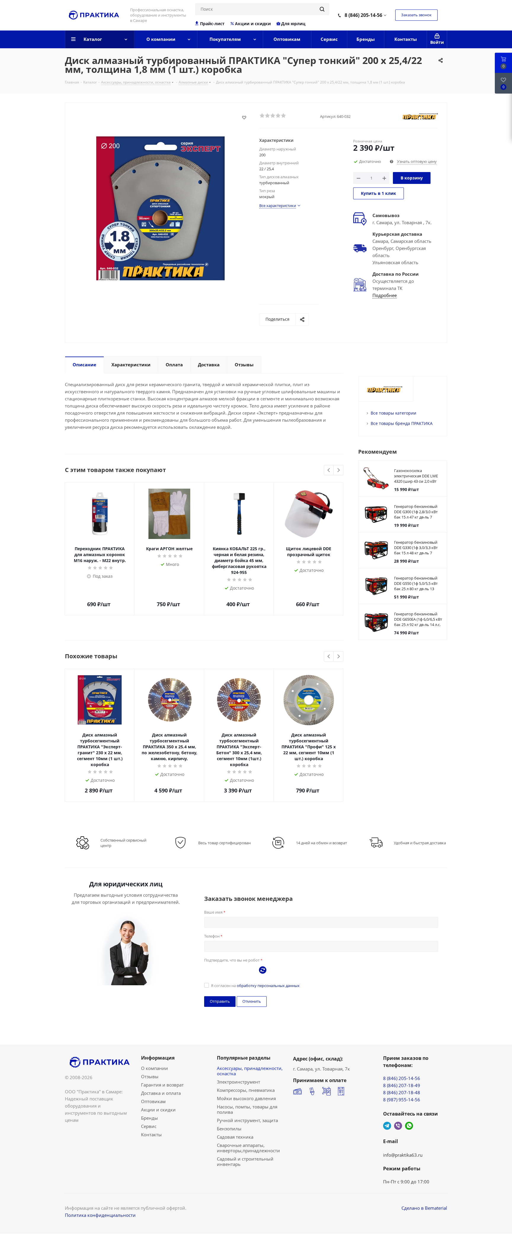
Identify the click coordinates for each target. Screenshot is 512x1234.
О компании (154, 1068)
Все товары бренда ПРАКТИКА (402, 423)
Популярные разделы (244, 1058)
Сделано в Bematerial (424, 1208)
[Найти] (322, 9)
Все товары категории (393, 413)
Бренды (149, 1118)
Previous (329, 470)
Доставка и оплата (161, 1093)
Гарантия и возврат (162, 1085)
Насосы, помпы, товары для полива (247, 1109)
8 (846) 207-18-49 (401, 1085)
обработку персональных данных (268, 985)
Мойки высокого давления (246, 1098)
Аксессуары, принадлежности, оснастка (250, 1070)
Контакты (151, 1134)
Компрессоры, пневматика (246, 1090)
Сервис (148, 1126)
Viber (398, 1126)
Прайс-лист (212, 23)
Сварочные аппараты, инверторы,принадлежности (248, 1147)
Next (338, 470)
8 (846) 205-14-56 (363, 15)
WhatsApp (409, 1126)
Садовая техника (235, 1137)
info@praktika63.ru (403, 1155)
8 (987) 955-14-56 (401, 1100)
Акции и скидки (253, 23)
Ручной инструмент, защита (247, 1120)
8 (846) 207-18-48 (401, 1092)
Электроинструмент (238, 1082)
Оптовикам (153, 1101)
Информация (158, 1058)
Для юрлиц (293, 23)
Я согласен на (255, 985)
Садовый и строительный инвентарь (245, 1161)
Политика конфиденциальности (100, 1215)
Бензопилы (229, 1129)
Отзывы (150, 1076)
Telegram (387, 1126)
